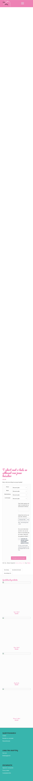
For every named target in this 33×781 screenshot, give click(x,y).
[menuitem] (18, 3)
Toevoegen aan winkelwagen (18, 558)
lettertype (7, 497)
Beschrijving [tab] (6, 569)
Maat (7, 490)
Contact (4, 735)
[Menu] (22, 3)
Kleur (7, 486)
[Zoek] (18, 3)
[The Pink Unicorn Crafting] (13, 3)
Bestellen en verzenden (7, 738)
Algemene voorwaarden (7, 767)
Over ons (4, 753)
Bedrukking (8, 494)
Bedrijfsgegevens (6, 755)
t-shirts (23, 562)
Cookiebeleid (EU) (6, 773)
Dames (17, 562)
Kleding (20, 562)
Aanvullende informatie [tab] (16, 569)
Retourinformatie (6, 741)
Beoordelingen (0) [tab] (7, 573)
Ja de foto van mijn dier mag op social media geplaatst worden (25, 541)
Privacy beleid (5, 770)
